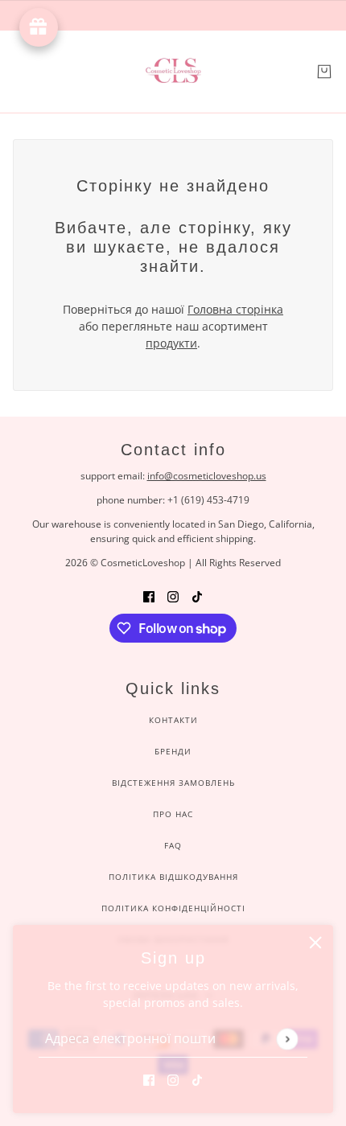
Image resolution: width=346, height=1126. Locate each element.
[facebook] (149, 1079)
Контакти (173, 719)
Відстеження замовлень (173, 782)
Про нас (173, 814)
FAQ (173, 845)
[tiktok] (197, 1079)
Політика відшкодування (173, 876)
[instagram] (173, 1079)
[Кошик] (324, 71)
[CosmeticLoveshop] (173, 71)
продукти (171, 343)
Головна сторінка (235, 309)
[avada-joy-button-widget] (38, 27)
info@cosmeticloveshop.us (206, 476)
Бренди (173, 751)
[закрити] (315, 943)
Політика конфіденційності (173, 908)
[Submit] (287, 1039)
